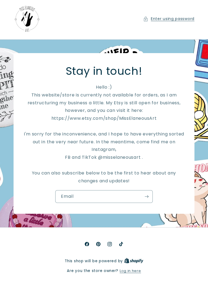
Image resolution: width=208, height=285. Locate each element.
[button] (168, 18)
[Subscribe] (146, 196)
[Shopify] (133, 261)
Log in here (130, 270)
